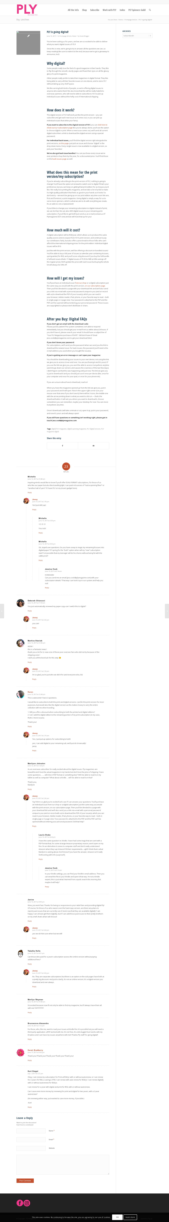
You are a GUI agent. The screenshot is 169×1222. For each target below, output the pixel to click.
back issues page (59, 159)
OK (117, 1217)
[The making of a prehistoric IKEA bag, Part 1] (2, 611)
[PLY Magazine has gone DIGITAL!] (28, 43)
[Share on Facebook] (62, 445)
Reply (30, 492)
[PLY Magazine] (27, 10)
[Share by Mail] (93, 445)
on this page (64, 143)
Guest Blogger (84, 36)
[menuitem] (73, 10)
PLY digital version (93, 429)
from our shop (80, 283)
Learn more (130, 1217)
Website (52, 1148)
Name (52, 1130)
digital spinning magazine (76, 429)
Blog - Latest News (23, 19)
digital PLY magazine (59, 429)
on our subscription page (95, 286)
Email (51, 1139)
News (74, 36)
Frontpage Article (66, 36)
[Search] (149, 10)
